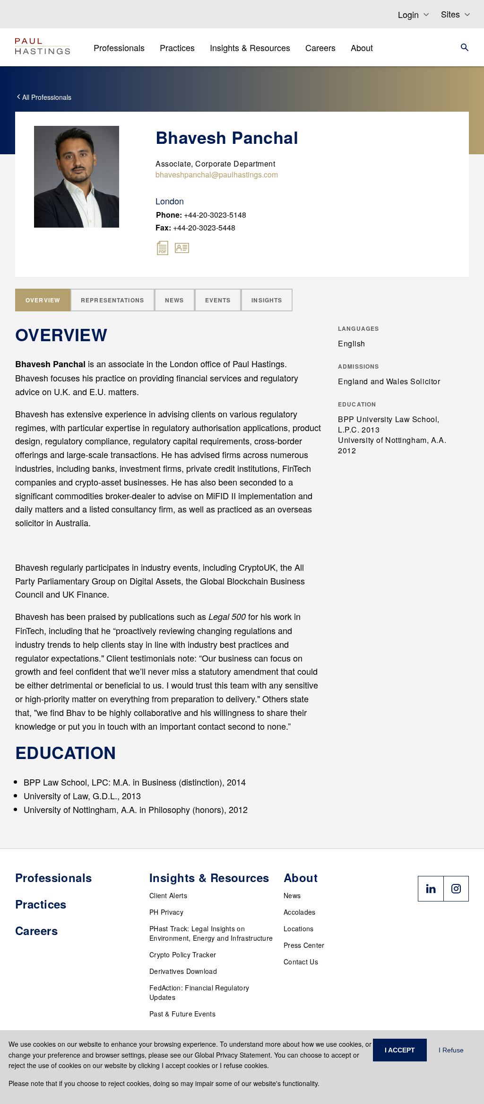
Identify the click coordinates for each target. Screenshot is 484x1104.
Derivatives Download (183, 971)
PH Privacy (166, 912)
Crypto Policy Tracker (182, 954)
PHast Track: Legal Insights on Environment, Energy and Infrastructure (211, 933)
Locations (299, 928)
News (292, 895)
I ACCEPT (400, 1050)
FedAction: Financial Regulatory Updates (199, 992)
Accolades (300, 912)
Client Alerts (168, 895)
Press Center (304, 945)
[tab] (42, 300)
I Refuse (451, 1050)
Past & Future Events (182, 1013)
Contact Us (301, 961)
